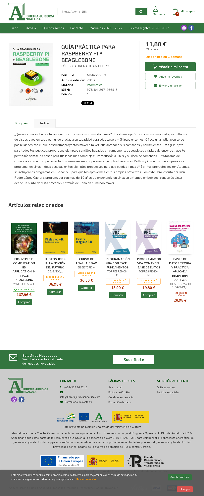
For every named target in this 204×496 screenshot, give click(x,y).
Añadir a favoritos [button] (170, 77)
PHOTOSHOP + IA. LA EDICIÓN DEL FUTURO (55, 263)
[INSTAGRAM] (184, 28)
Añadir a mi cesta (173, 66)
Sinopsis (21, 123)
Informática (94, 85)
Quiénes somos (166, 387)
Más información (86, 479)
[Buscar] (141, 11)
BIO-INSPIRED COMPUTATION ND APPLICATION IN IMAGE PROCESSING (24, 269)
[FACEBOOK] (191, 28)
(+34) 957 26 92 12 (75, 387)
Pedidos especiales (168, 392)
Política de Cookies (119, 392)
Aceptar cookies (179, 477)
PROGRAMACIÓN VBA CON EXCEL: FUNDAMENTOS (118, 263)
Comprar (24, 302)
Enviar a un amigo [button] (170, 86)
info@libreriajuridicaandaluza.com (80, 397)
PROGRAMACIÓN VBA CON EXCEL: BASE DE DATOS (149, 263)
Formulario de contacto (78, 402)
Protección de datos (120, 402)
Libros (29, 28)
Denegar (185, 489)
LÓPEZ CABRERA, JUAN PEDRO (85, 66)
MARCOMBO (96, 75)
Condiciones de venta (120, 397)
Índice (44, 123)
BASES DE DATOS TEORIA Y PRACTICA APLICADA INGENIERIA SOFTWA (180, 269)
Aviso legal (115, 387)
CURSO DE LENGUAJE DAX (86, 261)
